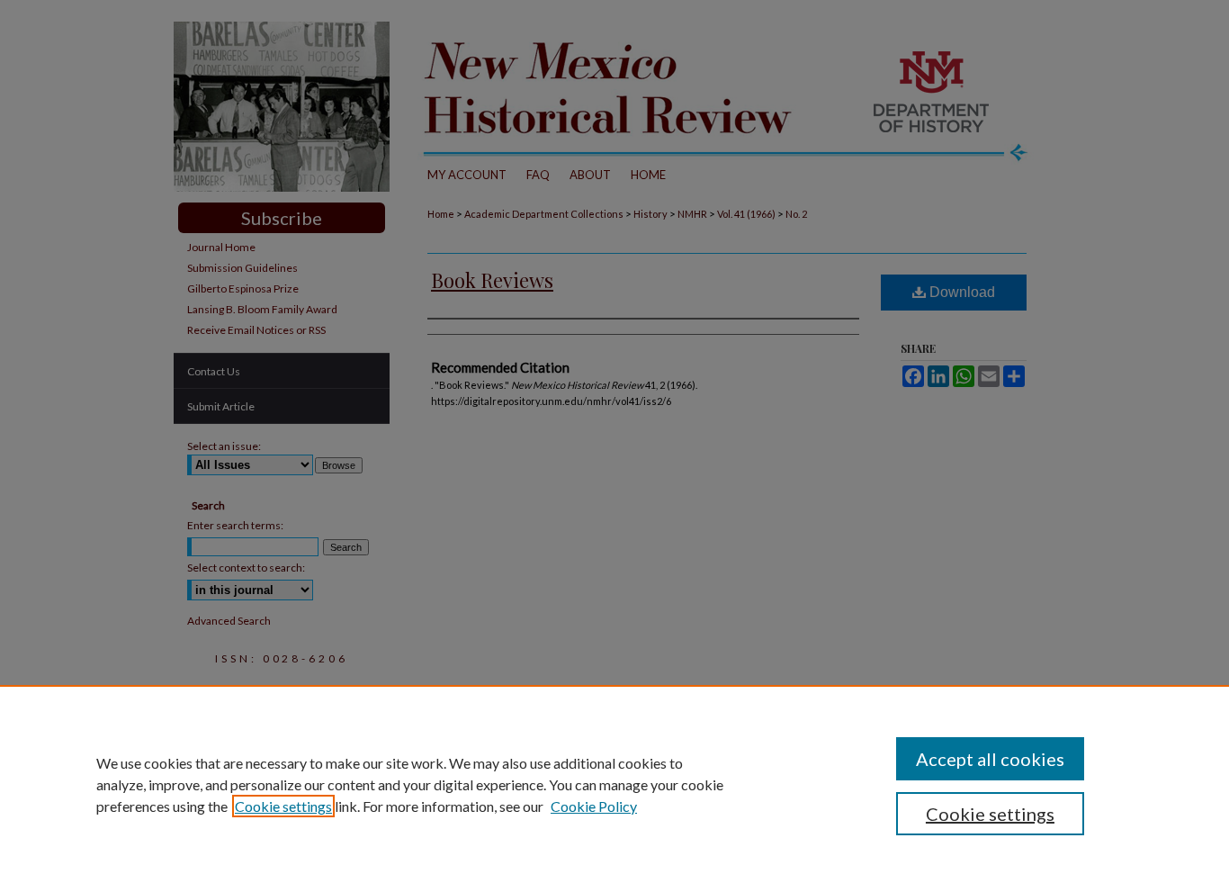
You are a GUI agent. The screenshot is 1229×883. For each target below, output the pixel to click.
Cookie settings (283, 806)
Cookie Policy (594, 806)
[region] (614, 784)
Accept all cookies (990, 759)
